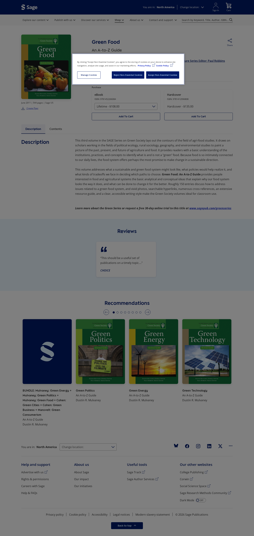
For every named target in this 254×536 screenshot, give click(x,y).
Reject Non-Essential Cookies (128, 75)
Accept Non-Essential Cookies (162, 75)
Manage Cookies (89, 75)
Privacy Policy (144, 65)
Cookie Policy (162, 65)
